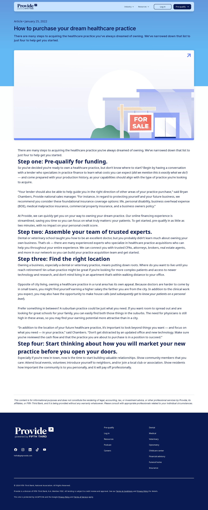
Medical (152, 433)
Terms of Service (81, 497)
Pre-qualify (109, 427)
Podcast (107, 445)
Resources (109, 439)
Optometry (154, 445)
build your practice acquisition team (92, 252)
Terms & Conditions (124, 491)
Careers (107, 450)
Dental (152, 427)
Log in (163, 6)
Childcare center (156, 450)
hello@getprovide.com (23, 455)
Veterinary (154, 439)
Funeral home (155, 462)
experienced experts (90, 243)
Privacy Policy (142, 491)
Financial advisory (157, 456)
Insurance (153, 468)
